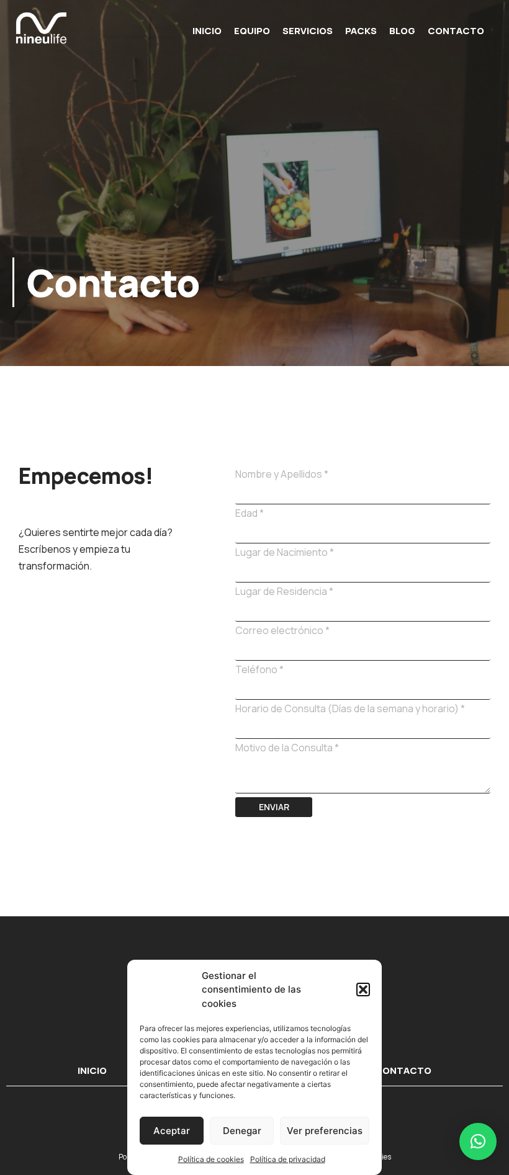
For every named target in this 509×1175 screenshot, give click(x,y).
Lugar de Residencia (284, 591)
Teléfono (259, 669)
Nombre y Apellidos (281, 474)
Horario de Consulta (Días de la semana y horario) (350, 708)
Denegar (242, 1131)
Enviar (274, 807)
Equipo (252, 30)
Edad (249, 513)
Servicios (307, 30)
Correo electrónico (282, 630)
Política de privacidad (287, 1159)
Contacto (456, 30)
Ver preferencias (325, 1131)
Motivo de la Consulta (287, 748)
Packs (361, 30)
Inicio (207, 30)
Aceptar (171, 1131)
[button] (363, 989)
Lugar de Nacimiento (284, 552)
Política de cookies (211, 1159)
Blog (402, 30)
